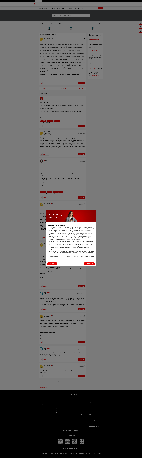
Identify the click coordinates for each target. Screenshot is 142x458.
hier (67, 230)
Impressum (71, 259)
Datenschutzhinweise (51, 259)
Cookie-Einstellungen (62, 259)
